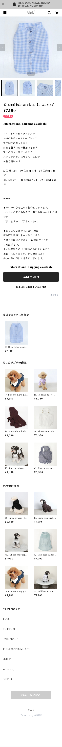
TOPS (6, 618)
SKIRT (7, 659)
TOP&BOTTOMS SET (16, 649)
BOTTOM (9, 628)
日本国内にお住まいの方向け (31, 286)
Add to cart (31, 277)
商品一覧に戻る (31, 695)
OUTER (7, 679)
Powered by (27, 715)
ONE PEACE (10, 638)
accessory (9, 669)
